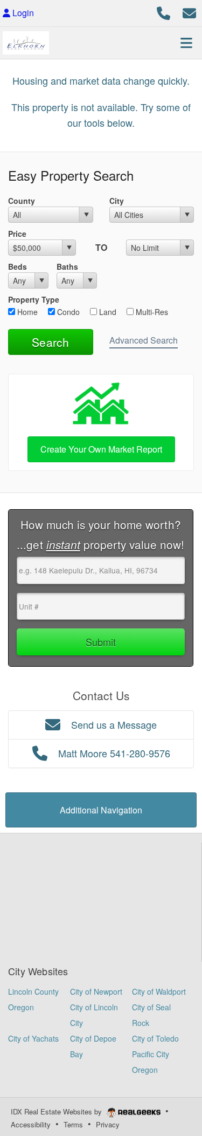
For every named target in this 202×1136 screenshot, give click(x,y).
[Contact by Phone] (163, 11)
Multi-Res (151, 311)
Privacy (108, 1124)
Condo (67, 311)
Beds (17, 266)
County (21, 200)
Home (26, 311)
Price (17, 233)
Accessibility (31, 1124)
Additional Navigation (101, 810)
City (116, 200)
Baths (67, 266)
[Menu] (186, 43)
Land (106, 311)
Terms (73, 1124)
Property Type (33, 299)
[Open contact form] (189, 11)
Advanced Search (143, 340)
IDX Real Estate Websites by (57, 1111)
